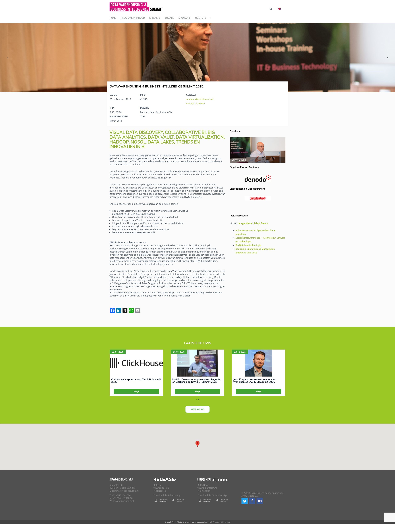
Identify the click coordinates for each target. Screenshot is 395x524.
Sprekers (154, 18)
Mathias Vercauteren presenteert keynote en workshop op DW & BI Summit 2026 (196, 380)
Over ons (200, 18)
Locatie (169, 18)
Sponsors (185, 18)
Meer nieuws (197, 409)
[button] (244, 501)
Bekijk (136, 391)
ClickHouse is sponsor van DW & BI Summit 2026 (136, 380)
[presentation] (8, 57)
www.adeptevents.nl (123, 501)
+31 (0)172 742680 (195, 103)
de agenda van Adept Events (253, 223)
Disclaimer (225, 522)
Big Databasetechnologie (248, 245)
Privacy (216, 522)
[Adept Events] (137, 6)
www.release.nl (161, 488)
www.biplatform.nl (207, 488)
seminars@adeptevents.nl (199, 99)
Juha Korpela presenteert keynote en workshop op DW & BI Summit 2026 (254, 380)
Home (113, 18)
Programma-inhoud (133, 18)
